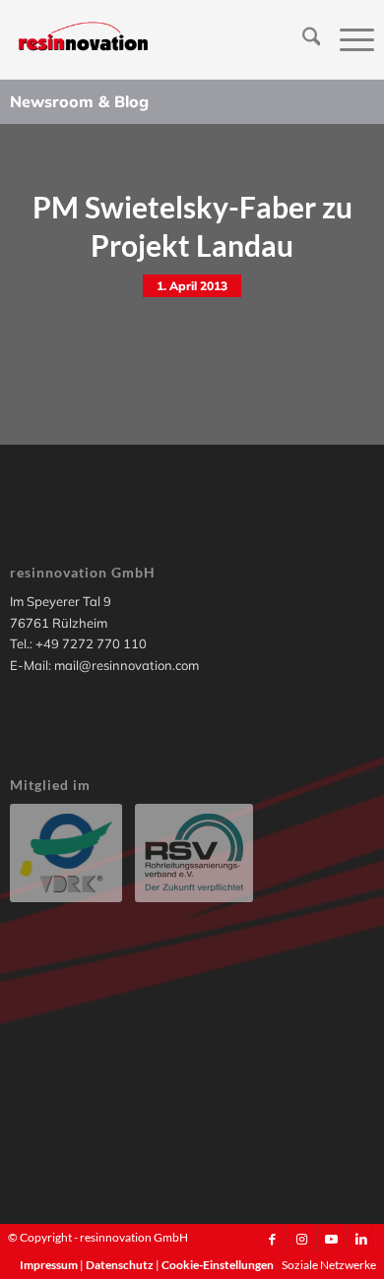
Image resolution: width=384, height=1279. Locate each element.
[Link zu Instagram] (302, 1238)
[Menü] (347, 39)
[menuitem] (302, 39)
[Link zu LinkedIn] (361, 1238)
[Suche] (302, 39)
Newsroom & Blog (79, 101)
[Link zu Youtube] (331, 1238)
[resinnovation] (155, 39)
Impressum (50, 1264)
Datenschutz (121, 1264)
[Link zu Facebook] (272, 1238)
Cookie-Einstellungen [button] (217, 1264)
